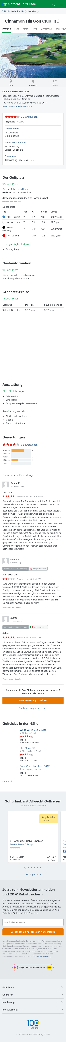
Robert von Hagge (20, 189)
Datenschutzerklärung (42, 956)
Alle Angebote (32, 874)
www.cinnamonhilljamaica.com (17, 106)
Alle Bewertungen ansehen (32, 708)
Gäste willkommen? (15, 142)
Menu (61, 4)
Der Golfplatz (12, 128)
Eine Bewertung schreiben (33, 700)
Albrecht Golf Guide (22, 4)
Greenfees (10, 156)
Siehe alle (6, 781)
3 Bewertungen (29, 117)
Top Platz (10, 121)
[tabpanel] (33, 838)
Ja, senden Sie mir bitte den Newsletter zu (33, 931)
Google (18, 607)
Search (53, 4)
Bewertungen (29, 444)
